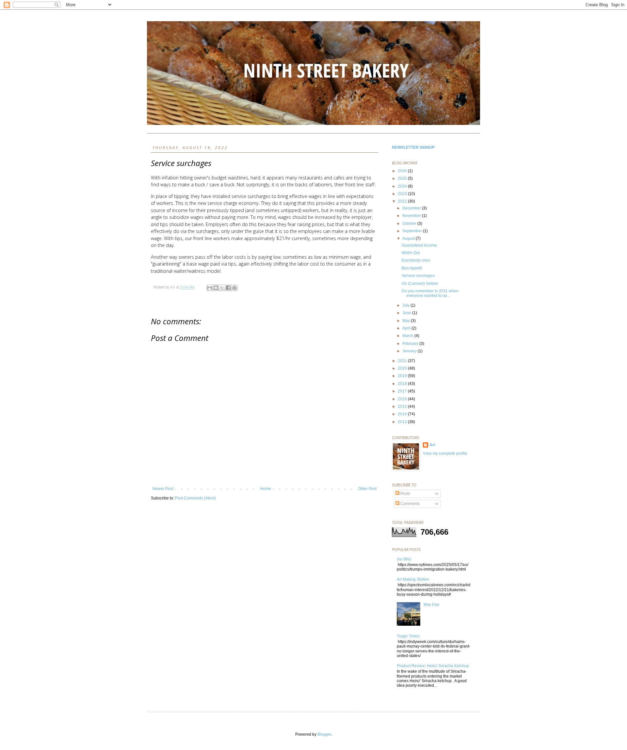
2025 (403, 178)
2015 (403, 406)
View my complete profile (445, 453)
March (408, 335)
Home (265, 488)
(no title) (404, 559)
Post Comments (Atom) (195, 498)
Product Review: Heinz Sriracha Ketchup (433, 666)
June (407, 313)
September (412, 231)
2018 (403, 383)
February (410, 343)
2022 (403, 201)
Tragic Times (408, 636)
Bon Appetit (412, 268)
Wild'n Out (411, 253)
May (406, 320)
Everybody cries (416, 260)
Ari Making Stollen (413, 579)
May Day (431, 604)
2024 (403, 186)
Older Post (367, 488)
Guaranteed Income (419, 245)
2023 (403, 193)
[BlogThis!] (216, 287)
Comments (409, 503)
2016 (403, 399)
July (406, 305)
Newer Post (163, 488)
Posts (404, 493)
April (406, 328)
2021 (403, 361)
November (412, 215)
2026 (403, 171)
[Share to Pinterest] (234, 287)
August (409, 238)
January (410, 351)
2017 (403, 391)
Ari (432, 445)
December (412, 208)
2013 (403, 422)
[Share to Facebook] (228, 287)
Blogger (324, 734)
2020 (403, 368)
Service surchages (418, 275)
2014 (403, 414)
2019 (403, 376)
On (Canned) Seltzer (420, 283)
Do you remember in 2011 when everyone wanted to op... (430, 293)
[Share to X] (222, 287)
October (409, 223)
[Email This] (209, 287)
